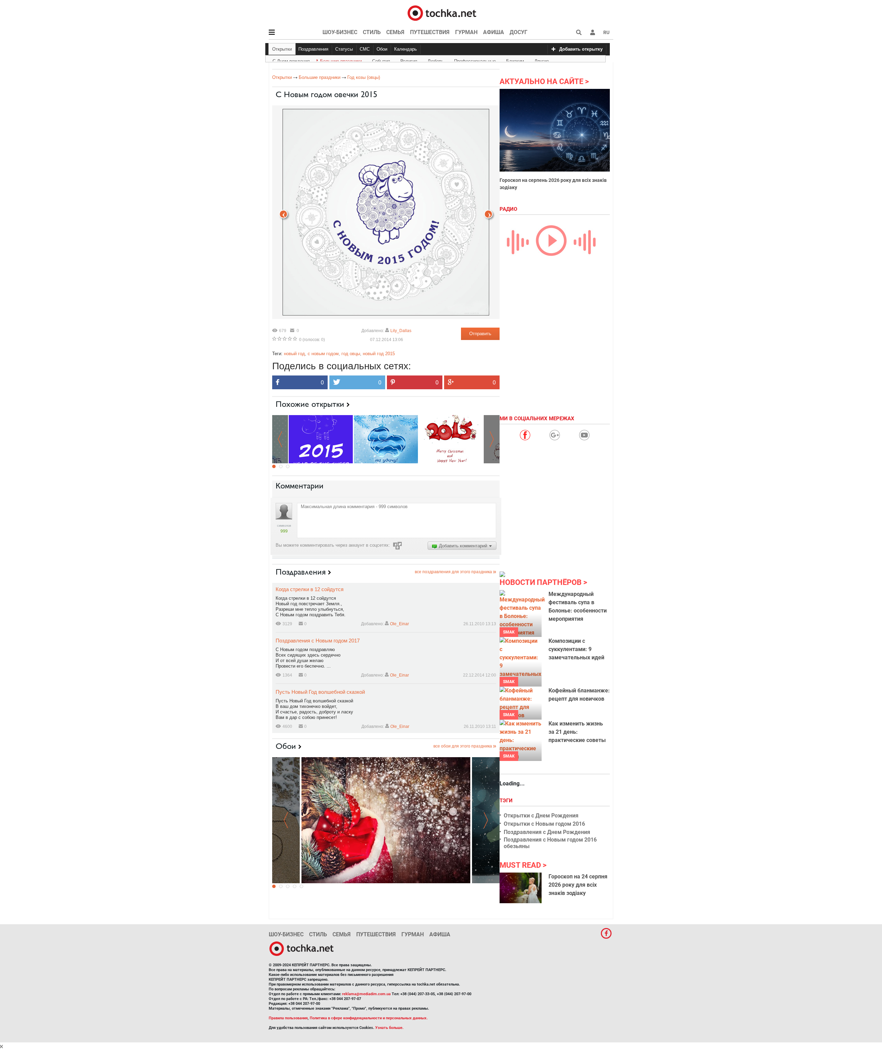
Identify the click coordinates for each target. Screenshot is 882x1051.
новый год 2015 (379, 353)
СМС (365, 49)
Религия (408, 60)
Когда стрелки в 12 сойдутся (309, 589)
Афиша (493, 32)
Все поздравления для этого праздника (453, 571)
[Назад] (488, 214)
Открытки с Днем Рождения (541, 815)
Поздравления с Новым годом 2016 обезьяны (550, 842)
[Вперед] (283, 214)
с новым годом (323, 353)
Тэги (507, 800)
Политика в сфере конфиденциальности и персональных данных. (369, 1018)
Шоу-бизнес (339, 32)
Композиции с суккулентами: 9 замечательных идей (576, 649)
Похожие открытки (310, 404)
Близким (515, 60)
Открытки (282, 49)
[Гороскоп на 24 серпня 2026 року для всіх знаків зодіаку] (521, 888)
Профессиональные (475, 60)
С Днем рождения (291, 60)
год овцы (350, 353)
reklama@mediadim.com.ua (366, 994)
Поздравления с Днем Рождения (547, 832)
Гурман (466, 32)
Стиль (372, 32)
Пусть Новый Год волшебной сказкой (320, 692)
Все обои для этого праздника (462, 746)
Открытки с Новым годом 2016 (544, 824)
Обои (382, 49)
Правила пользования (288, 1018)
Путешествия (430, 32)
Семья (395, 32)
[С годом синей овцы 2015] (321, 438)
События (381, 60)
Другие (541, 60)
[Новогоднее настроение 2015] (385, 820)
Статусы (344, 49)
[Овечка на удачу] (386, 438)
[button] (592, 32)
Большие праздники (341, 60)
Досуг (518, 32)
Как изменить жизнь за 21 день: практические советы (577, 731)
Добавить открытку (581, 49)
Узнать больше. (389, 1028)
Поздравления (313, 49)
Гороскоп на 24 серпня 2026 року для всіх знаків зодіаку (577, 884)
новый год (294, 353)
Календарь (405, 49)
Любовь (436, 60)
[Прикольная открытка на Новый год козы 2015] (451, 438)
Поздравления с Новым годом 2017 (318, 640)
